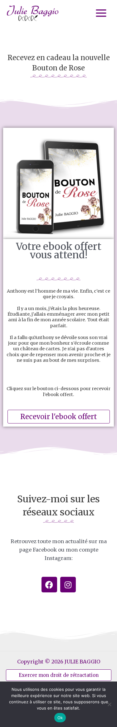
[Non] (109, 704)
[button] (58, 675)
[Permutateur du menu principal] (101, 13)
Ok (60, 717)
